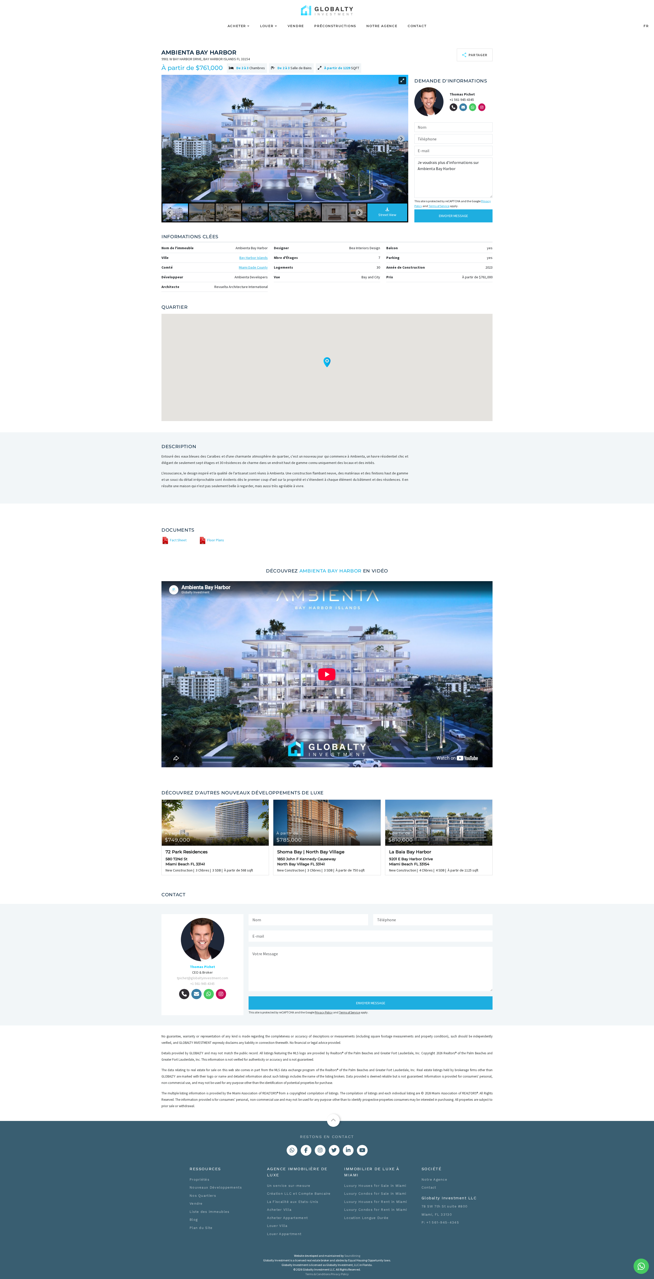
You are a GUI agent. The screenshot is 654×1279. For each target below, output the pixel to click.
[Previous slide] (168, 138)
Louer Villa (277, 1226)
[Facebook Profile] (306, 1150)
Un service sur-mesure (289, 1186)
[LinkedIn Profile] (348, 1150)
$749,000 (177, 837)
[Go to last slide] (169, 212)
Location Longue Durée (366, 1218)
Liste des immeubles (210, 1212)
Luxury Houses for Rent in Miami (375, 1202)
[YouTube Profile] (362, 1150)
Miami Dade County (253, 267)
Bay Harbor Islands (253, 257)
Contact (417, 26)
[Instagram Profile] (320, 1150)
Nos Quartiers (203, 1196)
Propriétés (199, 1179)
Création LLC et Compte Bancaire (299, 1194)
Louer (267, 26)
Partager (478, 57)
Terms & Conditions (317, 1274)
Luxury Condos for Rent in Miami (375, 1210)
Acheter (237, 26)
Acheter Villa (279, 1210)
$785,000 (289, 837)
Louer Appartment (284, 1234)
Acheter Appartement (287, 1218)
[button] (175, 212)
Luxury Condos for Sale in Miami (375, 1194)
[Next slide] (401, 138)
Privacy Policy (324, 1012)
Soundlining (352, 1256)
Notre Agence (382, 26)
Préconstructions (335, 26)
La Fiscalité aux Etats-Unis (293, 1202)
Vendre (296, 26)
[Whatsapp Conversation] (292, 1150)
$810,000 (400, 837)
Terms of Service (438, 206)
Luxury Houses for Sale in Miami (375, 1186)
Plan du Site (201, 1228)
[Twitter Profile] (334, 1150)
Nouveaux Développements (216, 1187)
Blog (194, 1220)
